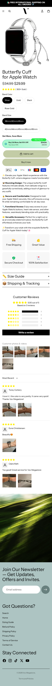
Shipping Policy (9, 631)
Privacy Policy (8, 636)
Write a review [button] (26, 332)
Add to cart (28, 154)
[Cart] (48, 11)
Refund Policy (8, 627)
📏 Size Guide (13, 276)
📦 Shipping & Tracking (21, 283)
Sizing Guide (8, 622)
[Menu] (3, 11)
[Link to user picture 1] (9, 410)
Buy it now (26, 162)
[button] (8, 89)
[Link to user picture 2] (25, 410)
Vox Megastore (29, 673)
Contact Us (7, 645)
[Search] (9, 11)
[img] (8, 386)
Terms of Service (10, 640)
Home (5, 617)
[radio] (26, 144)
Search (5, 613)
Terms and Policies (26, 679)
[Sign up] (45, 590)
